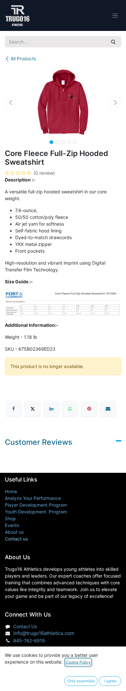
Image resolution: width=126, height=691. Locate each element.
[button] (10, 102)
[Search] (113, 41)
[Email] (108, 408)
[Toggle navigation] (115, 15)
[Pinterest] (89, 408)
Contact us (16, 538)
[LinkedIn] (51, 408)
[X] (32, 408)
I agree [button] (110, 680)
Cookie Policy (78, 662)
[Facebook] (13, 408)
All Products (23, 58)
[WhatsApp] (70, 408)
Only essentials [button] (81, 680)
